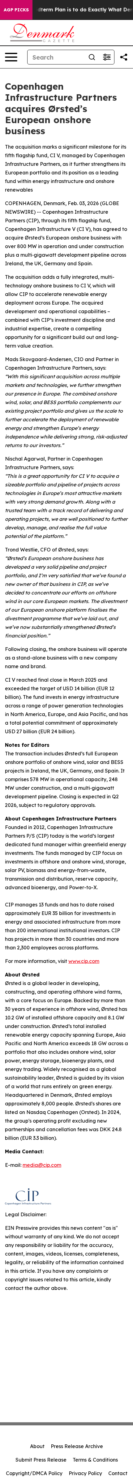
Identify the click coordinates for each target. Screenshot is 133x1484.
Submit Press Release (40, 1460)
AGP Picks (16, 10)
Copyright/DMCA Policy (34, 1473)
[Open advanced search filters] (106, 57)
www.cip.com (83, 961)
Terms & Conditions (95, 1460)
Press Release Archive (77, 1446)
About (37, 1446)
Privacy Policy (85, 1473)
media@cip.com (42, 1165)
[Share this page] (123, 57)
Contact (117, 1473)
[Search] (91, 57)
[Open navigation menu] (11, 57)
